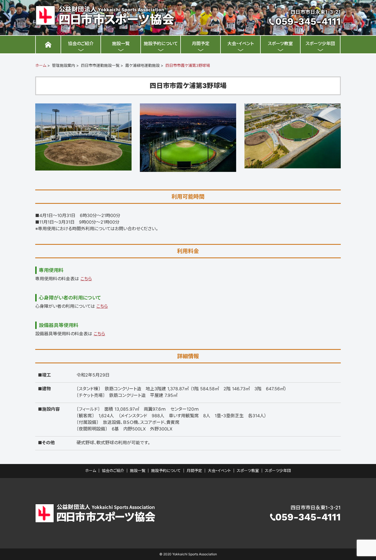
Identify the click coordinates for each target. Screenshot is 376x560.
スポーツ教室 (280, 43)
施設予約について (161, 43)
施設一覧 (121, 43)
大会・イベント (240, 43)
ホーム (40, 65)
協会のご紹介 (81, 43)
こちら (86, 278)
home (48, 44)
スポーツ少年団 (320, 43)
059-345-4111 (308, 21)
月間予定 (200, 43)
